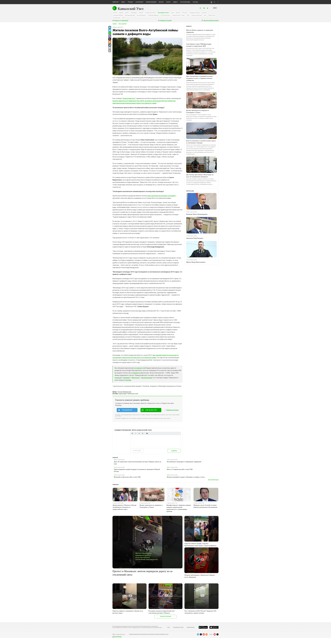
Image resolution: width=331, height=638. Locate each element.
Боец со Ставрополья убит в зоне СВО (180, 469)
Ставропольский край (196, 15)
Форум (161, 2)
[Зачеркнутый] (142, 433)
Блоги (168, 2)
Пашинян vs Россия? (166, 20)
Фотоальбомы (185, 2)
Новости (115, 2)
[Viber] (109, 36)
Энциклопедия (151, 2)
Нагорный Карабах (141, 15)
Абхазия (115, 12)
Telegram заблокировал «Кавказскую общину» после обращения (199, 576)
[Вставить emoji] (147, 433)
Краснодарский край (130, 15)
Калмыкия (204, 12)
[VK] (109, 27)
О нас (168, 627)
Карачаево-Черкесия (118, 15)
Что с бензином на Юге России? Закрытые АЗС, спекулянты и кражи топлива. (200, 612)
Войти (215, 8)
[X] (109, 39)
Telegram (135, 373)
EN (218, 2)
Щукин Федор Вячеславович (195, 262)
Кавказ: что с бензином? (121, 20)
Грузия (172, 12)
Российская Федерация (153, 15)
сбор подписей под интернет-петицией (161, 196)
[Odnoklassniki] (109, 42)
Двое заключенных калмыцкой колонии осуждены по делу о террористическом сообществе (199, 78)
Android (139, 368)
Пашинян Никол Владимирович (196, 214)
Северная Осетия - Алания (178, 15)
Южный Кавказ (116, 17)
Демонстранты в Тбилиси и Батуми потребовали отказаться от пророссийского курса (124, 507)
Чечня (205, 15)
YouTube (128, 380)
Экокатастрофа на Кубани (211, 20)
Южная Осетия (211, 15)
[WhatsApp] (109, 33)
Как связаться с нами (178, 627)
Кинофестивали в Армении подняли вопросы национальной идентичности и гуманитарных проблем (179, 508)
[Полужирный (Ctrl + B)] (132, 433)
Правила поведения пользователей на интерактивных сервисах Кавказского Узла (148, 634)
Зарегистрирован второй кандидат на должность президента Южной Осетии (137, 470)
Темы (123, 2)
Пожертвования (190, 627)
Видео (175, 2)
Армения (141, 12)
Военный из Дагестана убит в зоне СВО (127, 477)
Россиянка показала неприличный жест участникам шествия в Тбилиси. (162, 612)
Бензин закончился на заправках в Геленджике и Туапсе (197, 111)
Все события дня (213, 479)
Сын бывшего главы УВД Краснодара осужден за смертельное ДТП (198, 45)
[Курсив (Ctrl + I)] (135, 433)
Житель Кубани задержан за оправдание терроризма (199, 31)
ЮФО (123, 17)
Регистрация (137, 450)
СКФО (188, 15)
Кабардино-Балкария (195, 12)
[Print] (109, 50)
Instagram (126, 378)
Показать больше (165, 616)
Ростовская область (165, 15)
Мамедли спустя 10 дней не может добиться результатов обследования (205, 506)
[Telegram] (109, 30)
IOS (144, 368)
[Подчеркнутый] (139, 433)
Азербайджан (134, 12)
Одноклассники (146, 378)
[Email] (109, 48)
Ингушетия (185, 12)
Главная (114, 23)
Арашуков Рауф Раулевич (194, 238)
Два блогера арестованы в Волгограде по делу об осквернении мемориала (200, 175)
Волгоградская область (163, 12)
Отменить (174, 450)
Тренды (130, 2)
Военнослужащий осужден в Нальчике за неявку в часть (186, 477)
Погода (195, 2)
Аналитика (139, 2)
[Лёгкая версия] (211, 2)
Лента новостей (122, 23)
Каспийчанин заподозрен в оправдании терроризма (184, 462)
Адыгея (127, 12)
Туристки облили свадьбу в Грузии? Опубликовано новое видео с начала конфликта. (200, 544)
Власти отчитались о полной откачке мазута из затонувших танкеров (201, 142)
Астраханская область (150, 12)
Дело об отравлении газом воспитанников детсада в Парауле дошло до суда (137, 463)
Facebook (118, 378)
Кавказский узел (129, 98)
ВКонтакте (135, 378)
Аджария (121, 12)
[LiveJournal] (109, 45)
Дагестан (178, 12)
